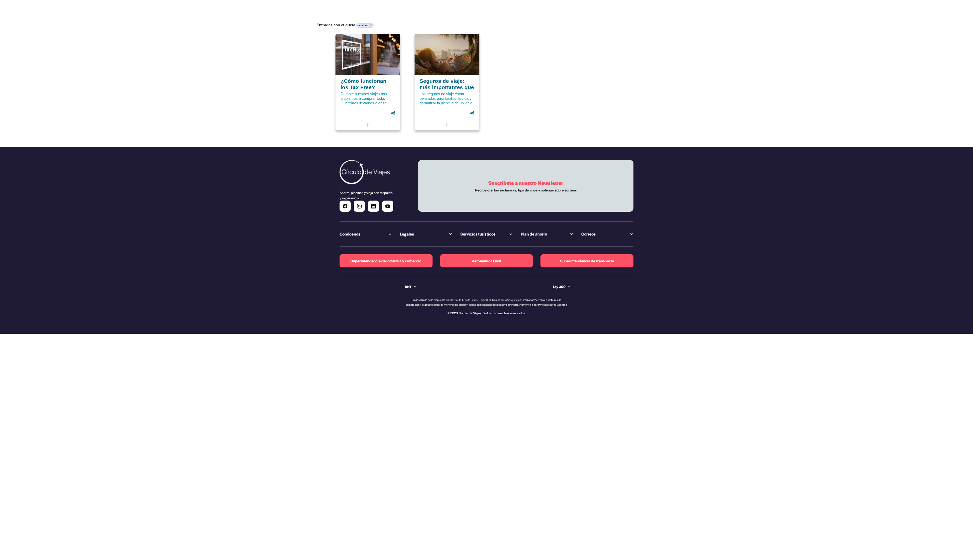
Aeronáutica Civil (486, 260)
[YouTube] (387, 206)
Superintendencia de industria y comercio (385, 260)
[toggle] (393, 113)
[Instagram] (359, 206)
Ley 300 (559, 286)
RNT (408, 286)
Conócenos (350, 234)
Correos (588, 234)
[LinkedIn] (373, 206)
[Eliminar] (370, 25)
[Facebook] (345, 206)
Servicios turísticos (478, 234)
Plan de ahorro (534, 234)
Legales (407, 234)
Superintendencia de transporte (587, 260)
